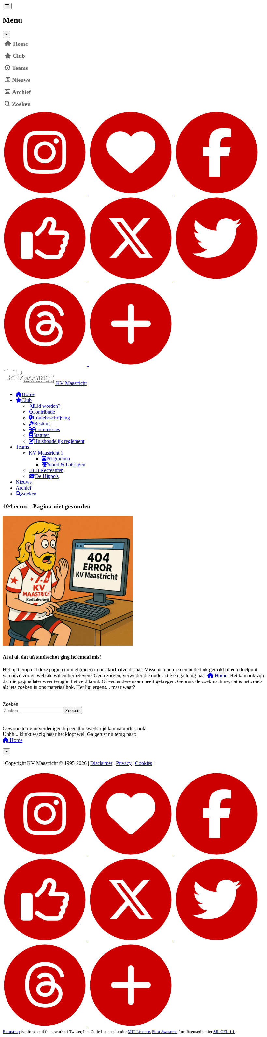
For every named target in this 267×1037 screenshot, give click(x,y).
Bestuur (42, 423)
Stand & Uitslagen (66, 464)
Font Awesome (164, 1031)
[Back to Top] (6, 751)
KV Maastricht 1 (46, 453)
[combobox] (33, 710)
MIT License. (139, 1031)
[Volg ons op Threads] (88, 364)
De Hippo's (47, 476)
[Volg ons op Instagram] (89, 192)
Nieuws (21, 80)
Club (19, 56)
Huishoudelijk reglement (59, 441)
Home (220, 675)
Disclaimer (101, 763)
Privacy (124, 763)
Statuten (41, 435)
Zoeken (21, 104)
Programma (58, 458)
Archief (21, 92)
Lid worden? (47, 406)
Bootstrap (11, 1031)
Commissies (47, 429)
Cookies (143, 763)
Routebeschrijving (51, 417)
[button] (259, 56)
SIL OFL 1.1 (224, 1031)
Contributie (43, 412)
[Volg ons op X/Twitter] (174, 278)
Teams (20, 68)
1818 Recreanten (46, 470)
